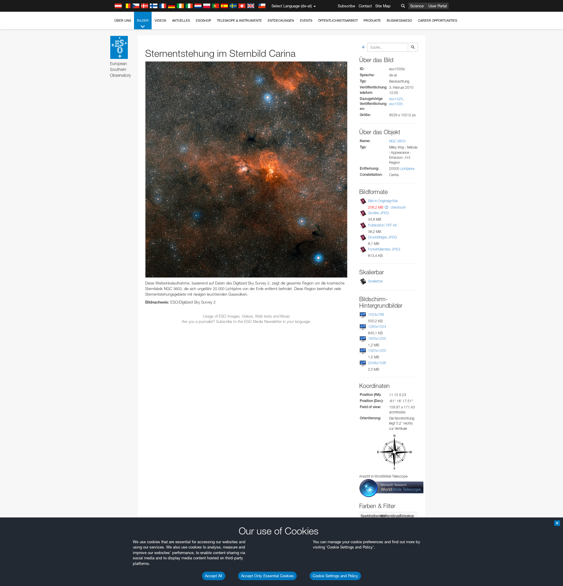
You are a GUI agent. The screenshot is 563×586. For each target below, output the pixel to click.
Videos (160, 20)
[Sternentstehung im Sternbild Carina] (246, 169)
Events (306, 20)
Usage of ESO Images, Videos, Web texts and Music (246, 316)
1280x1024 (377, 326)
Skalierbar (375, 281)
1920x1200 (377, 350)
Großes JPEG (378, 213)
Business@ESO (399, 20)
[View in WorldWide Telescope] (391, 488)
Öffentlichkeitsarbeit (338, 20)
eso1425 (396, 99)
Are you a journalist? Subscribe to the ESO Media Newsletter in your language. (246, 321)
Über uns (122, 20)
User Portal (437, 6)
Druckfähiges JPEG (382, 237)
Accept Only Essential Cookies (267, 575)
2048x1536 (377, 363)
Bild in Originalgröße (383, 201)
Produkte (372, 20)
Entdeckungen (281, 20)
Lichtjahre (407, 168)
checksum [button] (398, 207)
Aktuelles (181, 20)
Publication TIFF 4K (382, 225)
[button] (386, 207)
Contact (365, 6)
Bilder (143, 20)
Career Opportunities (437, 20)
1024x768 (376, 314)
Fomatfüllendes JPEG (384, 249)
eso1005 (396, 104)
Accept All (213, 575)
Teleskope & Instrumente (239, 20)
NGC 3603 (397, 141)
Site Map (383, 6)
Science (417, 6)
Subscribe (346, 6)
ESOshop (203, 20)
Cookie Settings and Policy (335, 575)
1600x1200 (377, 338)
